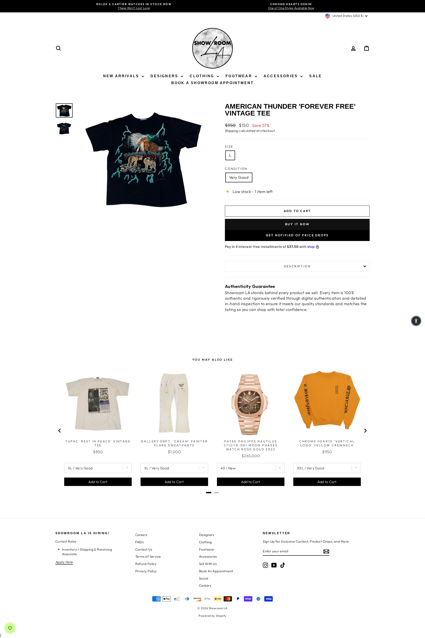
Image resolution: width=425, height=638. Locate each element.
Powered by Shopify (212, 615)
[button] (416, 321)
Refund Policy (146, 564)
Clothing (203, 76)
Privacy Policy (146, 571)
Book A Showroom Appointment (212, 83)
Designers (165, 76)
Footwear (240, 76)
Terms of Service (148, 556)
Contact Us (143, 549)
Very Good (239, 177)
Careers (141, 535)
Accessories (281, 76)
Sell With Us (208, 564)
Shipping (231, 131)
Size (229, 146)
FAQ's (139, 542)
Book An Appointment (216, 571)
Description (297, 266)
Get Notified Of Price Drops (297, 235)
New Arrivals (122, 76)
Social (203, 578)
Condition (236, 169)
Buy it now (297, 224)
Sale (315, 76)
